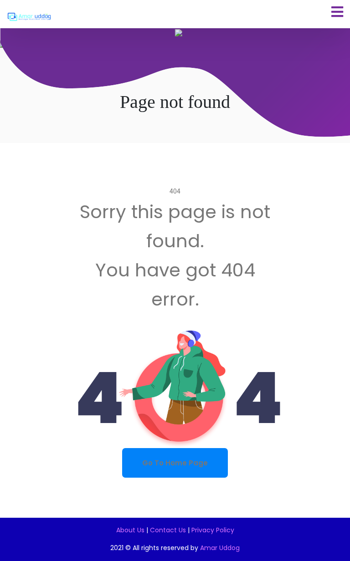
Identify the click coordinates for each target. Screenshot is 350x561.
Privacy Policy (212, 530)
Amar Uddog (220, 547)
